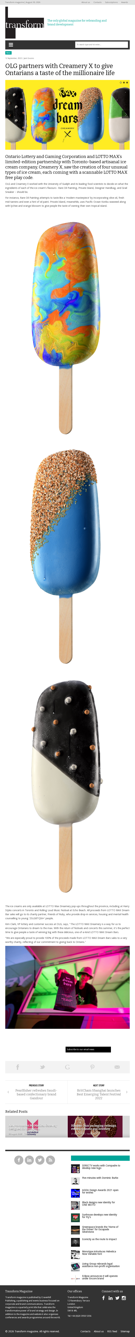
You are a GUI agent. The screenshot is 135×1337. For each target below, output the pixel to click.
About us (86, 2)
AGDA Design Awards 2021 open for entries (100, 1191)
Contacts (98, 2)
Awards (124, 2)
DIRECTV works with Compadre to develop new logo (101, 1166)
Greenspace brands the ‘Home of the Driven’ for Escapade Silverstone (100, 1229)
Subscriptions (111, 2)
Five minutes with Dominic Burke (100, 1177)
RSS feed (112, 1331)
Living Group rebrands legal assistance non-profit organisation (101, 1265)
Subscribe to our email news (80, 1049)
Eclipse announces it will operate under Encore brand (100, 1277)
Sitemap (125, 1331)
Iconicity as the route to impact (99, 1239)
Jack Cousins (29, 58)
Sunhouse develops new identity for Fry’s (99, 1215)
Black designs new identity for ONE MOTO (98, 1203)
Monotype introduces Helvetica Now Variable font (99, 1252)
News (8, 53)
